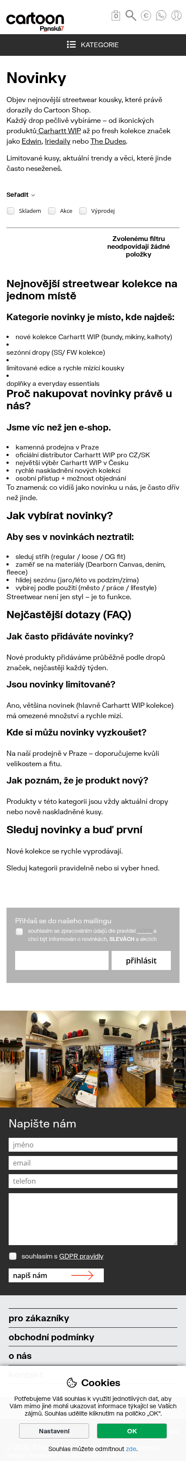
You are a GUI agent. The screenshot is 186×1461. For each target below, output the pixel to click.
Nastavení (54, 1431)
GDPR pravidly (81, 1256)
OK (132, 1431)
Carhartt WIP (59, 130)
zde (131, 1448)
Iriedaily (58, 141)
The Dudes (108, 141)
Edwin (32, 141)
